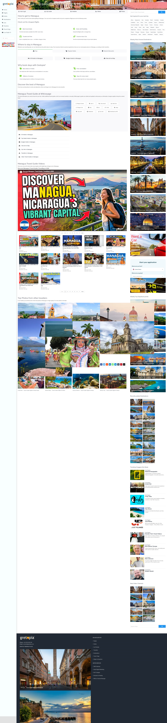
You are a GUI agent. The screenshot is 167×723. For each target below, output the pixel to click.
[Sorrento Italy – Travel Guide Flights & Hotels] (136, 431)
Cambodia (156, 20)
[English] (10, 43)
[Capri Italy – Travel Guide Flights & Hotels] (149, 431)
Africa (132, 20)
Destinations (96, 653)
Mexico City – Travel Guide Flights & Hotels (31, 381)
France (151, 24)
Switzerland (150, 34)
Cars (138, 22)
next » (82, 291)
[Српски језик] (9, 46)
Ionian (136, 27)
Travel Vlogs (96, 656)
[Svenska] (12, 46)
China (142, 22)
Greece (161, 24)
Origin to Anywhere (98, 659)
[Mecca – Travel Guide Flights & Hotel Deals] (136, 452)
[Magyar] (9, 44)
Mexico (157, 27)
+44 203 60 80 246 (27, 642)
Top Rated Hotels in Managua (29, 138)
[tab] (35, 51)
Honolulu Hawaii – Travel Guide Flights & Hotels (86, 381)
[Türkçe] (13, 46)
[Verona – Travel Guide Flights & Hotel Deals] (136, 409)
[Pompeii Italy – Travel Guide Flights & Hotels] (149, 409)
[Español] (10, 46)
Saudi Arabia (153, 32)
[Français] (13, 43)
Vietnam (161, 34)
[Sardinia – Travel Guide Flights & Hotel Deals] (149, 402)
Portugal (137, 32)
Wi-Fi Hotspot (97, 672)
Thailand (156, 34)
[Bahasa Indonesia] (10, 44)
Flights (95, 641)
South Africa (159, 32)
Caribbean (133, 22)
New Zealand (145, 29)
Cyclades (150, 22)
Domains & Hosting (98, 675)
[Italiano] (12, 44)
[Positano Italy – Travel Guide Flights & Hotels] (149, 438)
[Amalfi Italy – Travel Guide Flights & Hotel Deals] (136, 445)
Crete (146, 22)
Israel (140, 27)
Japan (147, 27)
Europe (146, 24)
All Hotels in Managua (27, 134)
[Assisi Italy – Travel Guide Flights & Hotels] (149, 416)
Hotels (95, 644)
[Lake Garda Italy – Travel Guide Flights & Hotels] (149, 423)
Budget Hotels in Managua (28, 142)
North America (153, 29)
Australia (147, 20)
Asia (142, 20)
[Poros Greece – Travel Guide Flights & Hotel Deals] (136, 459)
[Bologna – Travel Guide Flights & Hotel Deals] (136, 402)
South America (134, 34)
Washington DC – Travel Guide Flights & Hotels (58, 381)
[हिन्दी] (7, 44)
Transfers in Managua (27, 153)
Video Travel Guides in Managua (29, 157)
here (65, 300)
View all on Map (25, 145)
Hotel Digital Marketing (99, 669)
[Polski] (4, 46)
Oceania (159, 29)
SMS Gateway (97, 666)
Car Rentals (96, 647)
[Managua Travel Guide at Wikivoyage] (44, 115)
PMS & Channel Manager (99, 678)
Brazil (151, 20)
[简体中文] (4, 43)
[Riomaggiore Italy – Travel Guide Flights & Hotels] (136, 438)
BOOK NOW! (135, 253)
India (132, 27)
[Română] (6, 46)
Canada (162, 20)
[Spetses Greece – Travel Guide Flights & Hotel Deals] (149, 452)
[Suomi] (12, 43)
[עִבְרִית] (6, 44)
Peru (164, 29)
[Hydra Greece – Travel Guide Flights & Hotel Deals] (149, 459)
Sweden (144, 34)
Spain (140, 34)
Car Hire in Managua (26, 149)
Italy (144, 27)
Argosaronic (137, 20)
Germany (156, 24)
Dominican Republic (135, 24)
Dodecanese (161, 22)
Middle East (133, 29)
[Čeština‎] (6, 43)
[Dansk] (7, 43)
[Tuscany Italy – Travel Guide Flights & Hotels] (136, 423)
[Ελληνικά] (4, 44)
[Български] (3, 43)
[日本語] (13, 44)
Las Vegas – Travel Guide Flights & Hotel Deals (113, 381)
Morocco (139, 29)
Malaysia (152, 27)
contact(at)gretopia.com (28, 644)
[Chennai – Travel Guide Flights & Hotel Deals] (149, 445)
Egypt (142, 24)
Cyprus (155, 22)
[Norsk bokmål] (3, 46)
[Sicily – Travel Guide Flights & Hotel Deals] (136, 416)
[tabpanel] (72, 54)
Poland (132, 32)
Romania (142, 32)
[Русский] (7, 46)
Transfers (96, 650)
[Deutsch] (3, 44)
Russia (147, 32)
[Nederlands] (9, 43)
